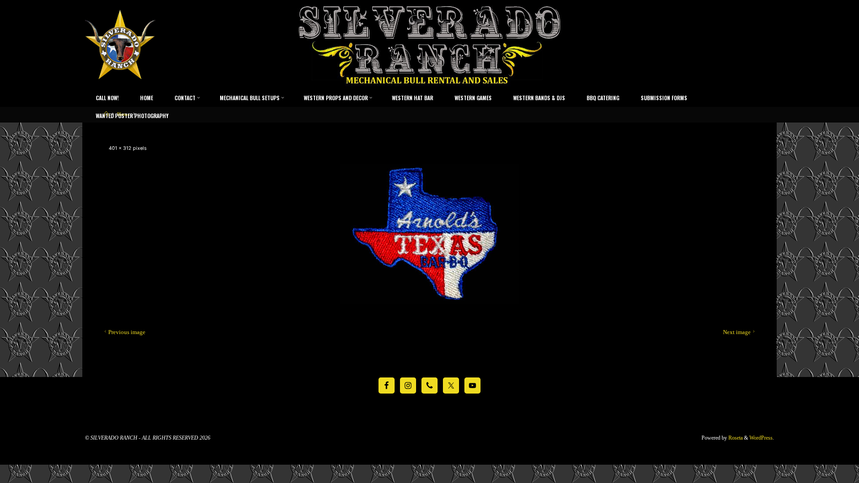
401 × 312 (121, 148)
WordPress (761, 438)
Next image (737, 332)
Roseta (735, 438)
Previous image (126, 332)
